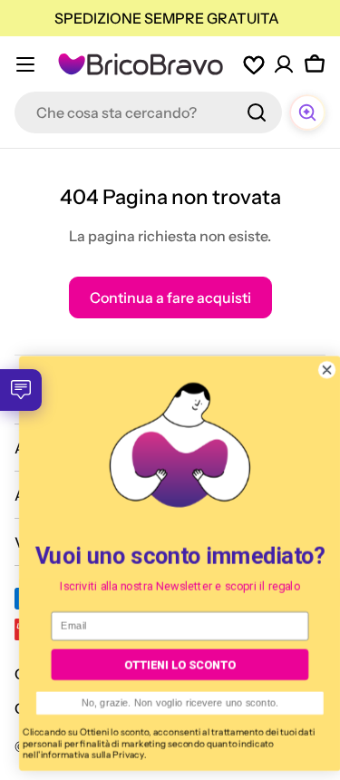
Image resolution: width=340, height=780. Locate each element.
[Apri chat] (307, 112)
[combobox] (148, 112)
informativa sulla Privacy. (84, 755)
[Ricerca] (256, 112)
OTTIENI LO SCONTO (170, 664)
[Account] (284, 64)
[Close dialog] (317, 370)
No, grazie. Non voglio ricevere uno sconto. (170, 703)
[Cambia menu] (25, 64)
